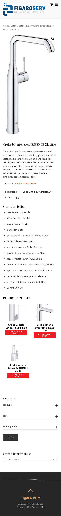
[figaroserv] (24, 14)
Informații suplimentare (37, 192)
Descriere (11, 192)
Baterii (14, 25)
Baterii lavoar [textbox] (29, 459)
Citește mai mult (16, 332)
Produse (7, 404)
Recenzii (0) (12, 197)
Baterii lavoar (25, 25)
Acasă (6, 25)
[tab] (11, 192)
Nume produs (10, 426)
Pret (5, 415)
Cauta (11, 437)
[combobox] (30, 459)
